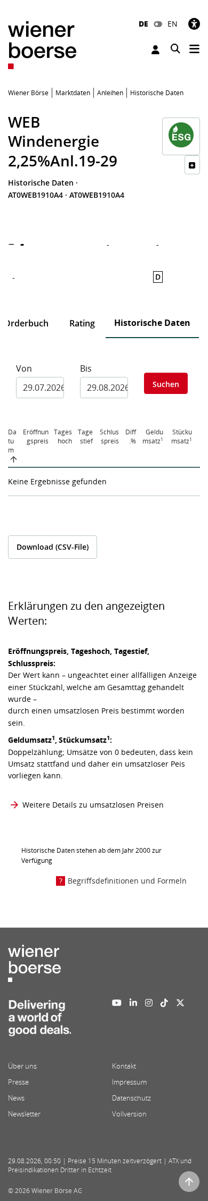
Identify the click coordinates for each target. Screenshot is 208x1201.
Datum (12, 441)
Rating (82, 323)
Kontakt (124, 1066)
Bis (86, 368)
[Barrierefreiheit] (194, 23)
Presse (18, 1082)
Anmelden (156, 49)
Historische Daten (152, 323)
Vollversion (129, 1114)
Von (24, 368)
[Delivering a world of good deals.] (39, 1021)
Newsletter (24, 1114)
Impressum (129, 1082)
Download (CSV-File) (53, 547)
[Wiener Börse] (42, 44)
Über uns (22, 1066)
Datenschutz (131, 1098)
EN (172, 24)
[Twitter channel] (180, 1003)
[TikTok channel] (164, 1003)
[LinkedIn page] (133, 1003)
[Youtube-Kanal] (117, 1003)
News (16, 1098)
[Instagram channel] (149, 1003)
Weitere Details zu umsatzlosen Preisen (93, 805)
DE (143, 24)
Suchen (166, 384)
